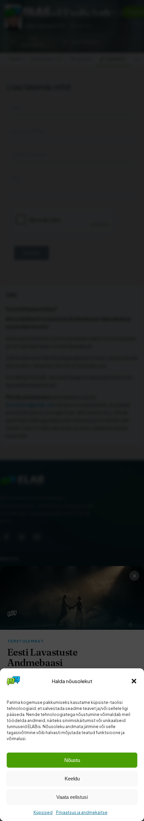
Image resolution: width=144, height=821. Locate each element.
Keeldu (72, 778)
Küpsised (43, 812)
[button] (134, 681)
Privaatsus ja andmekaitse (81, 812)
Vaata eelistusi (72, 797)
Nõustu (72, 760)
